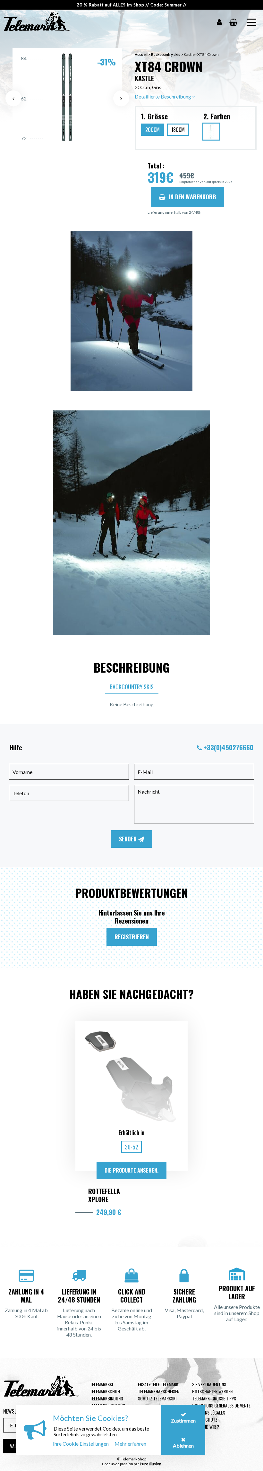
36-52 (131, 1147)
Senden (128, 839)
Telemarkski (101, 1384)
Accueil (141, 54)
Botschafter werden (212, 1391)
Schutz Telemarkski (157, 1398)
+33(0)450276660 (228, 747)
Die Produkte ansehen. (131, 1170)
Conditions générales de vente (221, 1405)
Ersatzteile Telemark (158, 1384)
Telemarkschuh (105, 1391)
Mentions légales (208, 1412)
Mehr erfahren (130, 1444)
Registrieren (132, 937)
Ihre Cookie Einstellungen (81, 1444)
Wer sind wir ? (205, 1426)
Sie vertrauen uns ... (211, 1384)
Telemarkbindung (106, 1398)
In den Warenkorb (192, 197)
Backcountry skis (165, 54)
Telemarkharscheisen (158, 1391)
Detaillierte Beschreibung (163, 96)
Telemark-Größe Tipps (214, 1398)
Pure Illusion (150, 1463)
